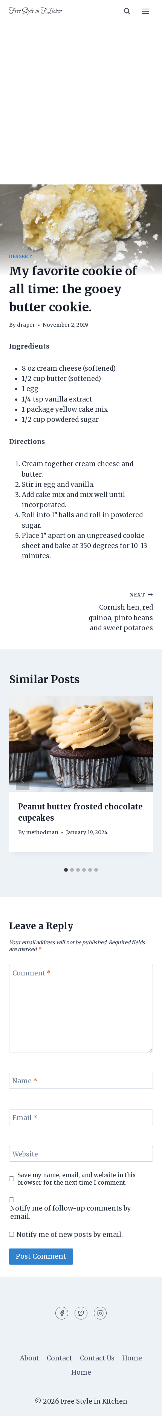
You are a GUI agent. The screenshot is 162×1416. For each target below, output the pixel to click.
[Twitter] (81, 1313)
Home (132, 1358)
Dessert (20, 256)
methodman (42, 832)
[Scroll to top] (143, 1404)
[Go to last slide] (22, 780)
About (29, 1358)
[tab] (66, 870)
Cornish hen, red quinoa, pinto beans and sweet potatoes (121, 612)
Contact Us (97, 1358)
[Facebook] (61, 1313)
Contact (59, 1358)
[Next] (139, 780)
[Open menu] (145, 11)
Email (24, 1118)
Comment (31, 973)
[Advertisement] (81, 108)
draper (26, 325)
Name (24, 1081)
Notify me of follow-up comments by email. (70, 1212)
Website (25, 1154)
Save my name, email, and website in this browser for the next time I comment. (76, 1178)
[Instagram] (100, 1313)
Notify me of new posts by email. (70, 1234)
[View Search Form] (127, 11)
